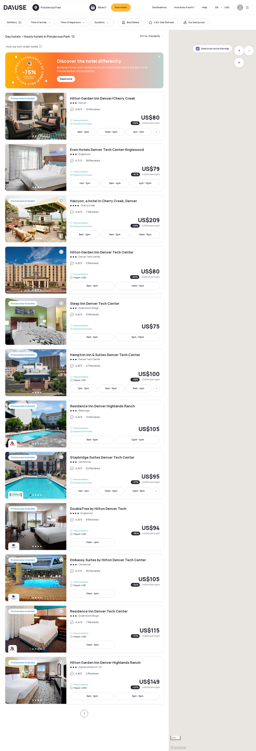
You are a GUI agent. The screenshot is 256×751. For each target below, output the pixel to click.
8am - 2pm (83, 131)
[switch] (130, 22)
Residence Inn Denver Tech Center (84, 629)
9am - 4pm (115, 183)
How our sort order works (22, 46)
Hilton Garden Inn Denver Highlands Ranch (84, 680)
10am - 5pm (111, 131)
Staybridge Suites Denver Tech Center (84, 475)
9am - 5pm (115, 234)
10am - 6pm (145, 234)
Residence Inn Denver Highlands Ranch (84, 424)
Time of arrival (38, 22)
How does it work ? (184, 7)
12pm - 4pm (137, 439)
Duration (100, 22)
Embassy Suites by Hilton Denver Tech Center (84, 577)
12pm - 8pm (138, 490)
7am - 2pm (83, 388)
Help (204, 7)
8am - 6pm (111, 388)
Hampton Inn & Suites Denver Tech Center (84, 372)
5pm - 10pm (138, 337)
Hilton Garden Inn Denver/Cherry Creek (84, 116)
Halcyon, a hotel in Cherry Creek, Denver (84, 218)
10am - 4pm (92, 542)
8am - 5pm (92, 439)
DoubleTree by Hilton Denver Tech (84, 526)
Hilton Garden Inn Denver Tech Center (84, 270)
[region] (212, 390)
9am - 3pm (92, 696)
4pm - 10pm (145, 183)
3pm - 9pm (137, 696)
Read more (66, 78)
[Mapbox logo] (178, 748)
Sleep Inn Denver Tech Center (84, 321)
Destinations (159, 7)
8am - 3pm (92, 285)
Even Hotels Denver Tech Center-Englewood (84, 167)
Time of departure (70, 22)
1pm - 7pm (138, 131)
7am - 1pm (84, 183)
